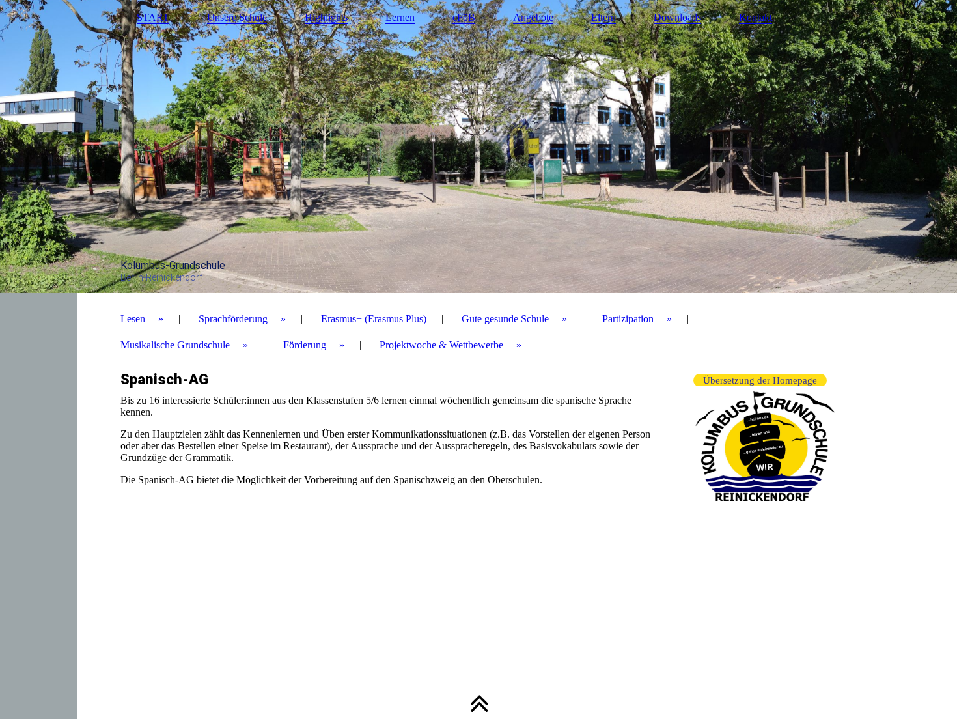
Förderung (304, 344)
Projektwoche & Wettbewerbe (441, 344)
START (153, 17)
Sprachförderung (233, 318)
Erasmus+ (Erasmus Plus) (373, 318)
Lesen (132, 318)
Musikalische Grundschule (175, 344)
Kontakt (755, 17)
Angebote (533, 17)
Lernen (400, 17)
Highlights (326, 17)
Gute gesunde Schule (505, 318)
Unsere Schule (237, 17)
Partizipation (628, 318)
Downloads (677, 17)
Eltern (603, 17)
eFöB (463, 17)
